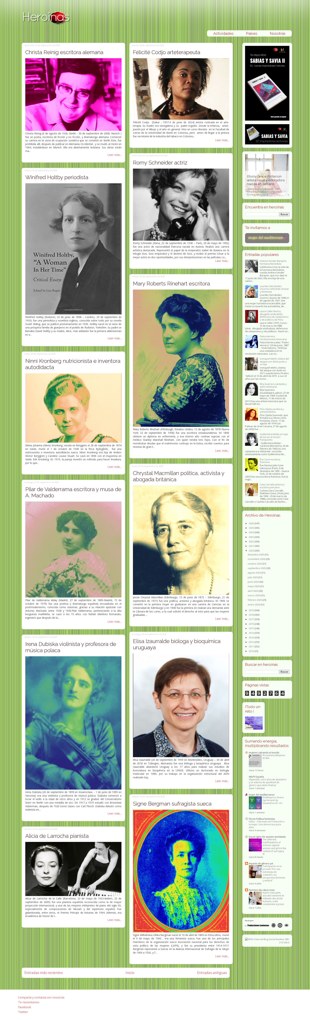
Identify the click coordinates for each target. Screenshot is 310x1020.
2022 (251, 541)
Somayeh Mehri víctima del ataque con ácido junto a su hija (274, 361)
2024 (251, 532)
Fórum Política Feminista (262, 818)
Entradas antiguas (212, 972)
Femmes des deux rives (262, 890)
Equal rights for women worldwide (267, 836)
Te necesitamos (28, 1002)
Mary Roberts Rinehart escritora (171, 283)
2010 (251, 651)
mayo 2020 (254, 586)
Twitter (23, 1012)
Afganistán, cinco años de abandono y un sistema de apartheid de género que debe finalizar (267, 782)
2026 (251, 523)
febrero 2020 (255, 599)
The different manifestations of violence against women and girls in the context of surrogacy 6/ (274, 846)
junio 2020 (253, 581)
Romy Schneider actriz (160, 162)
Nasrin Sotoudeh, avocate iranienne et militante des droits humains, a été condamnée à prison (273, 898)
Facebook (24, 1007)
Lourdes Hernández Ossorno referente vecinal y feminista (274, 289)
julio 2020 (253, 577)
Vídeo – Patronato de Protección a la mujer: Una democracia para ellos (267, 824)
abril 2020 (253, 591)
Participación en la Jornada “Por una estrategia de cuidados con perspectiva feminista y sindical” (274, 873)
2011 (251, 646)
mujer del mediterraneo (262, 794)
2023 (251, 537)
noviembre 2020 (257, 559)
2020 (251, 550)
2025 (251, 527)
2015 (251, 628)
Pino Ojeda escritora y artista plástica (272, 410)
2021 (251, 546)
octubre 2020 (255, 563)
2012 (251, 642)
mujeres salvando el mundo (264, 752)
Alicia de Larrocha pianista (57, 836)
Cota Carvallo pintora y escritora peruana (272, 486)
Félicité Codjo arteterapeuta (166, 52)
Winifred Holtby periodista (56, 177)
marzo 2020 (254, 595)
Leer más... (114, 155)
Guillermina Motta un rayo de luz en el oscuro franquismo (274, 437)
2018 (251, 614)
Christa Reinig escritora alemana (64, 52)
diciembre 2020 (256, 554)
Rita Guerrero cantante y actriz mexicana (273, 385)
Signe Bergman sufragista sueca (172, 804)
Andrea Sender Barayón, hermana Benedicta (273, 262)
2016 (251, 623)
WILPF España (256, 776)
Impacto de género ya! (261, 863)
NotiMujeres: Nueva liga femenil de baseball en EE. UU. (273, 800)
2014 (251, 632)
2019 (251, 610)
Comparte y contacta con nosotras (41, 997)
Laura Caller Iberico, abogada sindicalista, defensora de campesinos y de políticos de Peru (274, 315)
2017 (251, 619)
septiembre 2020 (257, 568)
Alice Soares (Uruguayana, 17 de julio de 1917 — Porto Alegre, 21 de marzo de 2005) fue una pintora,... (265, 187)
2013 (251, 637)
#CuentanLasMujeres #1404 (274, 757)
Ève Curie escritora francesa (270, 461)
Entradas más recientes (43, 972)
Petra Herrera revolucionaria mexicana (273, 338)
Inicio (130, 972)
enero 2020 (254, 604)
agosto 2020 (254, 572)
